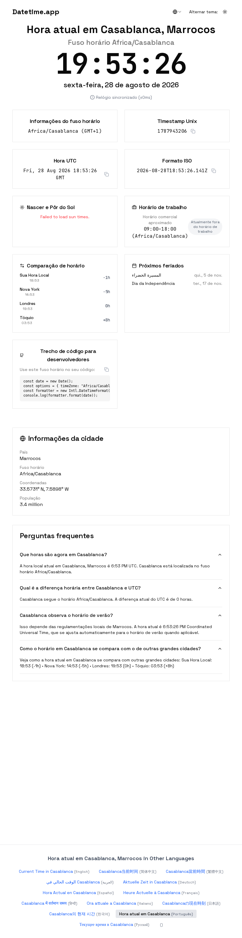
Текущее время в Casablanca (114, 924)
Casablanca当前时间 (127, 871)
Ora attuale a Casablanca (120, 903)
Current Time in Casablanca (54, 871)
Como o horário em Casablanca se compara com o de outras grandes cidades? (110, 648)
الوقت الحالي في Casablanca (80, 882)
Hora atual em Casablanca (156, 913)
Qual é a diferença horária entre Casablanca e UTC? (80, 588)
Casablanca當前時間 (194, 871)
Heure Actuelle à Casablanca (161, 892)
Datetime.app (35, 11)
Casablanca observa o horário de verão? (66, 615)
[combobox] (177, 12)
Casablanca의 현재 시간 (79, 913)
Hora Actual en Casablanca (78, 892)
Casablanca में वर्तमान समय (49, 903)
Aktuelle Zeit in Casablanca (159, 882)
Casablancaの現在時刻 (191, 903)
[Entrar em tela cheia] (224, 55)
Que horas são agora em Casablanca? (63, 554)
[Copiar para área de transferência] (193, 131)
